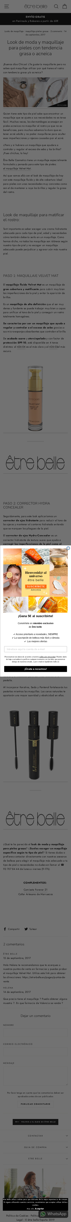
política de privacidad (47, 657)
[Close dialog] (68, 548)
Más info (30, 1208)
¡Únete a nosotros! (35, 669)
